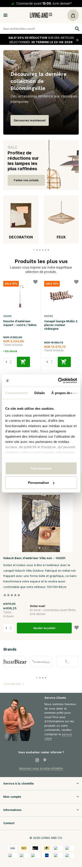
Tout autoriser (41, 468)
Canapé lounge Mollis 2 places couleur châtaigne (60, 325)
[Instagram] (37, 760)
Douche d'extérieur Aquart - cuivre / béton (20, 323)
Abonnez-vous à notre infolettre (41, 768)
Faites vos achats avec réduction (26, 182)
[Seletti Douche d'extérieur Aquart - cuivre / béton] (20, 296)
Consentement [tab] (16, 393)
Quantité (10, 628)
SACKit (48, 316)
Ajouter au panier (44, 628)
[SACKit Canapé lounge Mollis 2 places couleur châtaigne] (61, 296)
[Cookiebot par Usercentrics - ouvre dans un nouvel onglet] (58, 381)
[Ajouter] (23, 362)
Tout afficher (12, 684)
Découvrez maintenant (29, 120)
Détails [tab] (39, 393)
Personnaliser (38, 483)
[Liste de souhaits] (35, 282)
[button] (34, 250)
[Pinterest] (45, 760)
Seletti (7, 316)
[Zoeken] (76, 28)
